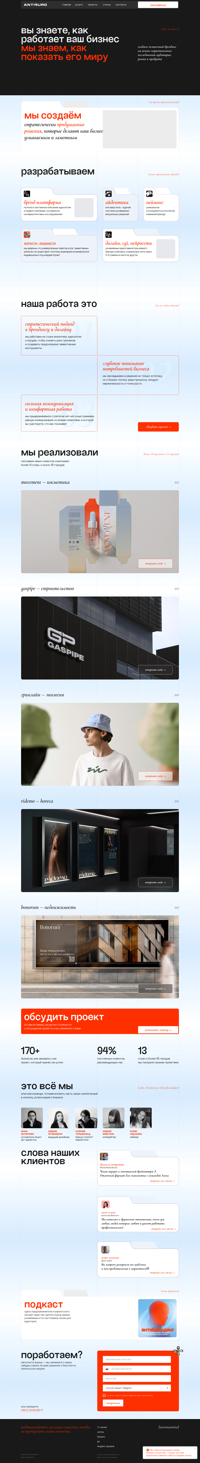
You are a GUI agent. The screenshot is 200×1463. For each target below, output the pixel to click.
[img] (100, 531)
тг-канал (102, 1427)
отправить (113, 1403)
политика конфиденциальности (108, 1455)
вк (98, 1441)
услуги (79, 4)
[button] (158, 4)
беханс (101, 1436)
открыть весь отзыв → (162, 1181)
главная (66, 4)
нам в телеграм (31, 1409)
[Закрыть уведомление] (195, 1448)
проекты (92, 4)
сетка (100, 1432)
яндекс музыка (105, 1446)
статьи (107, 4)
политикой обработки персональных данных (136, 1395)
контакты (121, 4)
